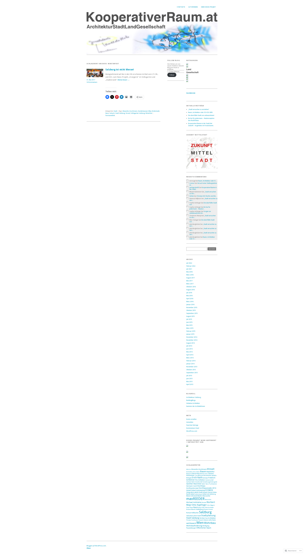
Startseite (181, 7)
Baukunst (189, 474)
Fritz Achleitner (200, 480)
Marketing (213, 494)
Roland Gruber (208, 509)
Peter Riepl (189, 507)
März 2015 (189, 328)
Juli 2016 (189, 293)
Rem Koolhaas (209, 507)
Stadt (115, 111)
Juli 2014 (189, 346)
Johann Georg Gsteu (210, 492)
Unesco (205, 520)
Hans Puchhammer (211, 484)
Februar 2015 (190, 331)
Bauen (203, 471)
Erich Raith (197, 477)
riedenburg (200, 509)
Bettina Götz (204, 474)
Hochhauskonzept (192, 488)
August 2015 (190, 316)
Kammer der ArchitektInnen (195, 406)
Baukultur (210, 472)
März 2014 (189, 358)
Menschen (208, 499)
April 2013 (189, 384)
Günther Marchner (193, 484)
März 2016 (189, 301)
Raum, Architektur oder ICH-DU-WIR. (200, 112)
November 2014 (191, 340)
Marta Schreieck (191, 496)
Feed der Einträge (192, 425)
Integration (190, 492)
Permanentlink (110, 115)
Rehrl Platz (201, 507)
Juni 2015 (189, 322)
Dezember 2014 (191, 337)
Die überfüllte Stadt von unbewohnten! (201, 115)
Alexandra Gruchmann (130, 111)
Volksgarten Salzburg (138, 113)
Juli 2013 (189, 375)
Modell (204, 502)
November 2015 (191, 307)
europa (205, 478)
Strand (128, 113)
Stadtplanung (208, 515)
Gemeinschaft (209, 480)
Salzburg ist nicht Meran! (119, 69)
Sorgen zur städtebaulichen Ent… (200, 212)
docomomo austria (209, 475)
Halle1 (203, 484)
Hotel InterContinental (195, 490)
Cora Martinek (199, 475)
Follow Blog (173, 60)
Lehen (205, 494)
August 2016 (190, 290)
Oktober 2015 (191, 310)
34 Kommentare (92, 82)
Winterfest (148, 113)
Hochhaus (201, 486)
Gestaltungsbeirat (208, 482)
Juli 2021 (189, 269)
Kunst (188, 494)
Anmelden (189, 422)
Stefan (191, 196)
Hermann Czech (191, 486)
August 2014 (190, 343)
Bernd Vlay (196, 474)
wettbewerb (191, 523)
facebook (190, 93)
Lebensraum (198, 494)
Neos (107, 113)
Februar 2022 (190, 266)
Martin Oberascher (203, 496)
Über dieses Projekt (208, 7)
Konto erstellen (191, 419)
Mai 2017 (189, 281)
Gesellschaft (198, 482)
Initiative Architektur (193, 403)
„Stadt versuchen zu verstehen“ (198, 109)
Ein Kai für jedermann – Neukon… (199, 208)
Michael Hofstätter (194, 502)
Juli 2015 (189, 319)
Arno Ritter (196, 472)
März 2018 (189, 275)
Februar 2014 (190, 361)
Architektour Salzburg (193, 397)
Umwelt (200, 520)
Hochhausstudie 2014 (207, 488)
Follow (172, 75)
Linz (208, 494)
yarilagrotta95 (194, 187)
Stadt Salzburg (120, 113)
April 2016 (189, 298)
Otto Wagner (211, 505)
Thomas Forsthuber (192, 520)
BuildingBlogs (191, 400)
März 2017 (189, 284)
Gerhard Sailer (190, 482)
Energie (188, 478)
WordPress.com (191, 431)
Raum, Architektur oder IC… (207, 181)
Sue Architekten (210, 518)
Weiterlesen (124, 80)
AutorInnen (193, 7)
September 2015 (192, 313)
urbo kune (212, 520)
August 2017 (190, 278)
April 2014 (189, 355)
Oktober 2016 (191, 287)
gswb (215, 482)
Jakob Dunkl (198, 492)
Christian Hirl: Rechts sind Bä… (207, 196)
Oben (89, 548)
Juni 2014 (189, 349)
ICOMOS (209, 490)
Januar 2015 (190, 334)
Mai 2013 (189, 381)
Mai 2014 (189, 352)
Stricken (202, 518)
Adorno (188, 469)
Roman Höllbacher (192, 513)
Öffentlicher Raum (203, 528)
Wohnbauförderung (194, 526)
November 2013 (191, 367)
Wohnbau (210, 522)
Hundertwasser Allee (144, 111)
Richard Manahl (190, 509)
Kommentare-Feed (192, 428)
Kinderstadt (155, 111)
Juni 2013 (189, 378)
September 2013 (192, 372)
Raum (195, 507)
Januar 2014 (190, 364)
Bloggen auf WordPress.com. (96, 546)
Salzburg (205, 512)
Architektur (189, 472)
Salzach (112, 113)
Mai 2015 (189, 325)
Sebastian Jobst (191, 516)
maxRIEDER (195, 499)
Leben (192, 494)
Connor (192, 183)
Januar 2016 (190, 304)
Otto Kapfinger (199, 505)
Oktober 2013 (191, 370)
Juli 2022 (189, 263)
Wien (200, 523)
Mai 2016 (189, 295)
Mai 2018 (189, 272)
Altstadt (210, 469)
